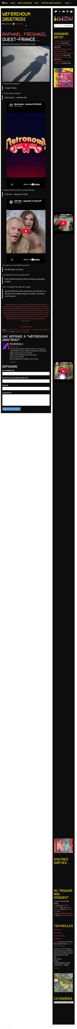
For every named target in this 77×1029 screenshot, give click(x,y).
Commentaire (6, 393)
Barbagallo (39, 310)
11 (20, 330)
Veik (45, 304)
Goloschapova (8, 314)
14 (25, 330)
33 (14, 332)
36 (20, 332)
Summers (5, 310)
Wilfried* (11, 306)
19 (35, 330)
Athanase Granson (15, 310)
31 (11, 332)
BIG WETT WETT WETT (61, 57)
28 (5, 332)
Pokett (29, 316)
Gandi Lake (23, 304)
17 (31, 330)
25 (46, 330)
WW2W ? (68, 3)
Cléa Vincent (16, 312)
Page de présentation (12, 304)
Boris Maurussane (25, 3)
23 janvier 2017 (14, 347)
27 (3, 332)
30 (9, 332)
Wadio (13, 3)
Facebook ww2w (59, 936)
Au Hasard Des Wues (31, 318)
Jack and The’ (36, 316)
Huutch (17, 306)
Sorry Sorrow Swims (37, 306)
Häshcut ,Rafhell (25, 306)
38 (24, 332)
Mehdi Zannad (32, 308)
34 (16, 332)
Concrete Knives (18, 314)
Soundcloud (58, 933)
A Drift (47, 306)
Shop (36, 3)
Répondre (13, 362)
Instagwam (57, 939)
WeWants (42, 318)
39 (26, 332)
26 (48, 330)
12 (22, 330)
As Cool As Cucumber (34, 312)
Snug (41, 304)
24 (45, 330)
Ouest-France (22, 316)
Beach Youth (32, 310)
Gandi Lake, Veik (30, 314)
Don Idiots (24, 308)
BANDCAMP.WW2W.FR (66, 915)
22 (41, 330)
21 (39, 330)
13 (24, 330)
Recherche (68, 26)
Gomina (24, 310)
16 (29, 330)
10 (18, 330)
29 (7, 332)
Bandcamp (57, 930)
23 (43, 330)
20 (37, 330)
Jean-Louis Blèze (42, 308)
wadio (56, 942)
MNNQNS (17, 308)
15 (27, 330)
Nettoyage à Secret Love (62, 45)
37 (22, 332)
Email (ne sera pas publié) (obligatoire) (15, 378)
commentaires (18, 24)
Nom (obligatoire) (8, 370)
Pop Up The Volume (41, 314)
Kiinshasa (21, 318)
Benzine (5, 306)
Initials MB (23, 312)
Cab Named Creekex (10, 316)
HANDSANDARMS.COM (65, 913)
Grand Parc (45, 312)
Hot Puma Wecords (33, 304)
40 (28, 332)
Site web (5, 385)
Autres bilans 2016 (26, 327)
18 (33, 330)
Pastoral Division (8, 308)
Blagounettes (25, 320)
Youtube (56, 968)
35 (18, 332)
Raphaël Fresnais (23, 34)
